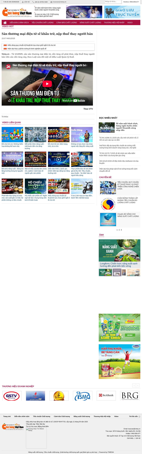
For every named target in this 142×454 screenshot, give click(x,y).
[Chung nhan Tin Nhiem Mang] (71, 434)
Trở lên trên (133, 416)
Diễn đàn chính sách (19, 23)
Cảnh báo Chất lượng (66, 23)
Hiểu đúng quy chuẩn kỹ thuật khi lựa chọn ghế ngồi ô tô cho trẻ (32, 45)
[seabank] (106, 396)
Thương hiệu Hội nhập (114, 23)
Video (129, 23)
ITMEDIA (111, 452)
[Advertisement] (119, 72)
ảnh (101, 235)
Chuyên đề (105, 177)
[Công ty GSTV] (11, 396)
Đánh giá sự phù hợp (90, 452)
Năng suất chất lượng (35, 452)
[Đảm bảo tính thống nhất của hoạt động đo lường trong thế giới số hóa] (119, 272)
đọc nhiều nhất (108, 118)
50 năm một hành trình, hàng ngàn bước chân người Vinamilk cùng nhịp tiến (48, 9)
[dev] (35, 396)
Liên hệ (27, 2)
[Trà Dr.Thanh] (59, 396)
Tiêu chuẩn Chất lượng (43, 23)
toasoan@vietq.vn (59, 2)
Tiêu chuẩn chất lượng (51, 452)
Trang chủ (7, 416)
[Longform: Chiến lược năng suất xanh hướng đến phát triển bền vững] (105, 272)
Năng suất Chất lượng (90, 23)
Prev (134, 385)
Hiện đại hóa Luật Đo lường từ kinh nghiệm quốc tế (27, 49)
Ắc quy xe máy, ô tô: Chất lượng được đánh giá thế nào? (47, 15)
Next (138, 385)
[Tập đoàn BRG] (129, 396)
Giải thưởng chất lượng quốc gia (71, 452)
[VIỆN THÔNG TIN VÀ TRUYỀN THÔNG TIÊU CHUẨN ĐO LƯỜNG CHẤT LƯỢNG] (82, 396)
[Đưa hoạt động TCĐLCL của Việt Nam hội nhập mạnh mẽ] (133, 272)
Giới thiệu (130, 438)
